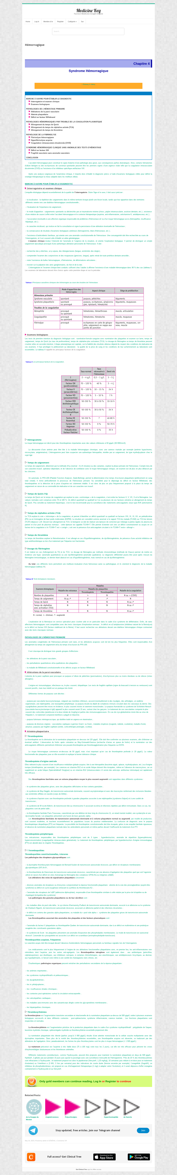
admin (44, 1140)
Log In (36, 22)
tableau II (41, 350)
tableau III (41, 567)
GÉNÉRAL (52, 1140)
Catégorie (72, 22)
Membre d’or (48, 22)
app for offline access (88, 1169)
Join (143, 1130)
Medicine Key (88, 10)
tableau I (147, 268)
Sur (82, 22)
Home (28, 22)
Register (60, 22)
